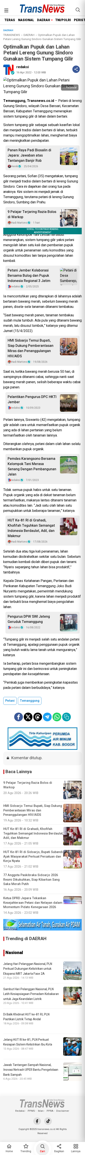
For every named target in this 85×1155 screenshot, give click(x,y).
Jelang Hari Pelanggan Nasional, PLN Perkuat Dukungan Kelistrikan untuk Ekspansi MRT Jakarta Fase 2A (27, 969)
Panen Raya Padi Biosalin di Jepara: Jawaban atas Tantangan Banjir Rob (29, 155)
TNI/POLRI (63, 20)
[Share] (76, 69)
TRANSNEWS (11, 35)
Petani (10, 700)
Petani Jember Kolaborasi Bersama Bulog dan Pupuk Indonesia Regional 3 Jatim (29, 275)
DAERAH (43, 20)
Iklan (41, 1111)
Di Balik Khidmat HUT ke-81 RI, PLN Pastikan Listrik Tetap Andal (26, 1017)
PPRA (50, 1111)
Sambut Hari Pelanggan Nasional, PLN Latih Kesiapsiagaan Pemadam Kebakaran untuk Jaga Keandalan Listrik (31, 994)
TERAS (9, 20)
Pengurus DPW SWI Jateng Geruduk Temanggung (29, 619)
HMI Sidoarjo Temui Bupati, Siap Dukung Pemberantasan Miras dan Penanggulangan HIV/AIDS (30, 348)
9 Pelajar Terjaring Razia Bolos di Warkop (32, 214)
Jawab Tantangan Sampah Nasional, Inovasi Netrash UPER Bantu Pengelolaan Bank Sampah (30, 1070)
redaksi (22, 67)
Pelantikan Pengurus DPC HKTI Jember (32, 399)
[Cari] (77, 9)
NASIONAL (26, 20)
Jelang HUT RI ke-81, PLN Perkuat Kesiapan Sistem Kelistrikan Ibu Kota (27, 1042)
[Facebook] (37, 1121)
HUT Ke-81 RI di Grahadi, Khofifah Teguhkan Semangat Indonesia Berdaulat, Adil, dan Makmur (31, 528)
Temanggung (29, 700)
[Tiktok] (48, 1121)
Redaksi (20, 1111)
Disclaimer (62, 1111)
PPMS (31, 1111)
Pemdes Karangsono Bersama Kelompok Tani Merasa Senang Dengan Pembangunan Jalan (32, 466)
